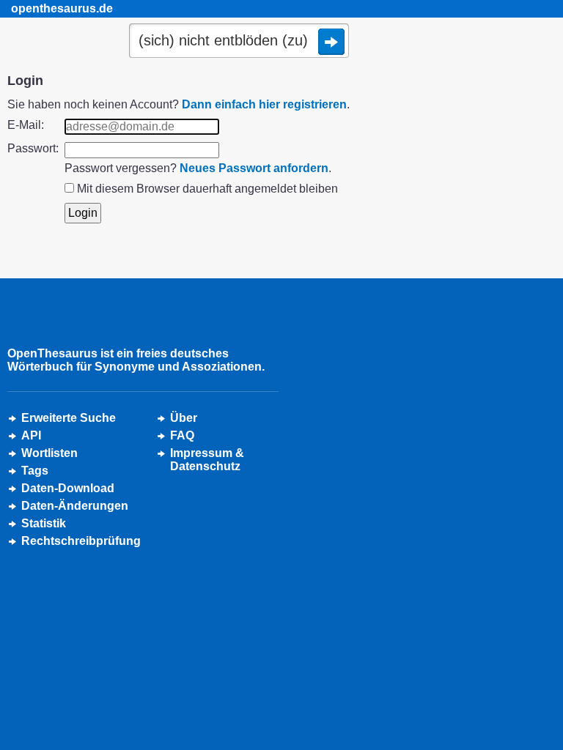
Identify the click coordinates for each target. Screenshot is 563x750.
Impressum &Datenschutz (207, 459)
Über (183, 418)
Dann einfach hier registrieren (264, 104)
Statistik (43, 523)
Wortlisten (49, 453)
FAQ (182, 435)
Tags (34, 470)
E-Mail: (25, 125)
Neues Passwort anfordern (254, 168)
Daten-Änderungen (74, 506)
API (31, 435)
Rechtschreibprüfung (81, 541)
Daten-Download (67, 488)
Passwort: (33, 148)
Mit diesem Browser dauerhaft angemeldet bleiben (207, 188)
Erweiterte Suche (68, 418)
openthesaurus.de (62, 8)
